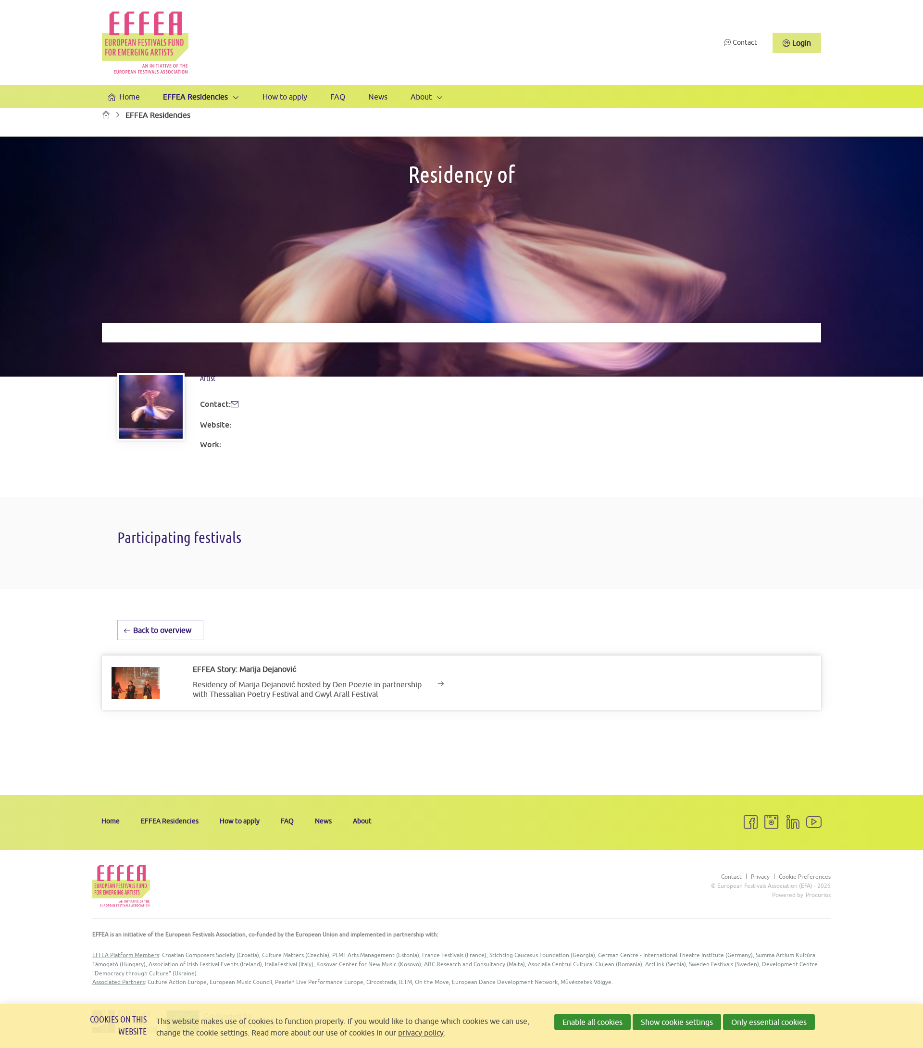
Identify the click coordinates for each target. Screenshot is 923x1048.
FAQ (337, 96)
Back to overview (162, 630)
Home (129, 96)
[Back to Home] (145, 43)
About (421, 96)
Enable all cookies (592, 1022)
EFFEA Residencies (195, 96)
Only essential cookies (769, 1022)
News (377, 96)
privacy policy (421, 1032)
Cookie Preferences (805, 877)
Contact (745, 42)
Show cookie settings (677, 1022)
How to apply (284, 96)
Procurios (818, 894)
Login (801, 42)
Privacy (760, 877)
